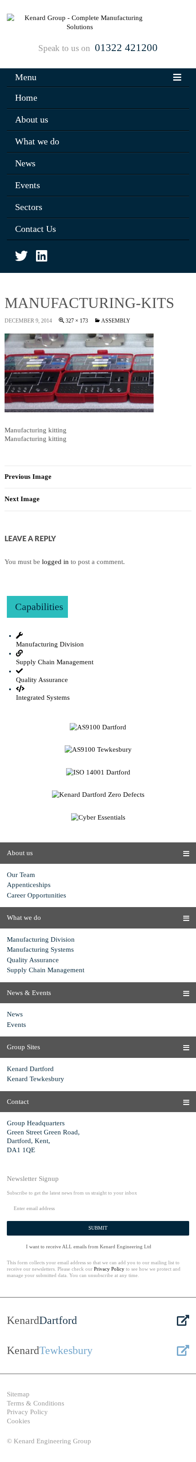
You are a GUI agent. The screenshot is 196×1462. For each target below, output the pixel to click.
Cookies (18, 1421)
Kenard (42, 1320)
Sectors (28, 207)
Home (26, 97)
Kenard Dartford (30, 1068)
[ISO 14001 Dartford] (98, 772)
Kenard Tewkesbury (35, 1078)
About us (31, 119)
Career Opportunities (36, 895)
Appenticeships (29, 884)
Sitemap (18, 1394)
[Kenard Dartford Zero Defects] (98, 795)
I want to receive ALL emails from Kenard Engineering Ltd (88, 1246)
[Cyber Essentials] (98, 817)
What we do (37, 141)
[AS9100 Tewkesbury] (98, 749)
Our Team (21, 874)
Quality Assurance (33, 960)
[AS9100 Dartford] (98, 727)
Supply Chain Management (45, 970)
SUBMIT (98, 1228)
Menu (25, 77)
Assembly (115, 321)
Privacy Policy (109, 1269)
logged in (55, 561)
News (25, 163)
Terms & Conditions (35, 1403)
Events (27, 185)
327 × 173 (77, 321)
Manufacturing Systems (40, 949)
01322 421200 (126, 47)
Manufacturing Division (41, 939)
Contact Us (35, 229)
